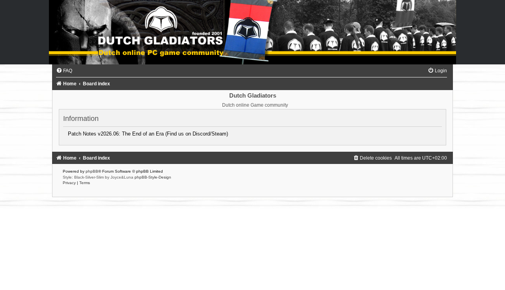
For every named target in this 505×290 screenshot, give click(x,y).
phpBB (92, 171)
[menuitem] (64, 70)
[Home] (252, 32)
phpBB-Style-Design (153, 177)
